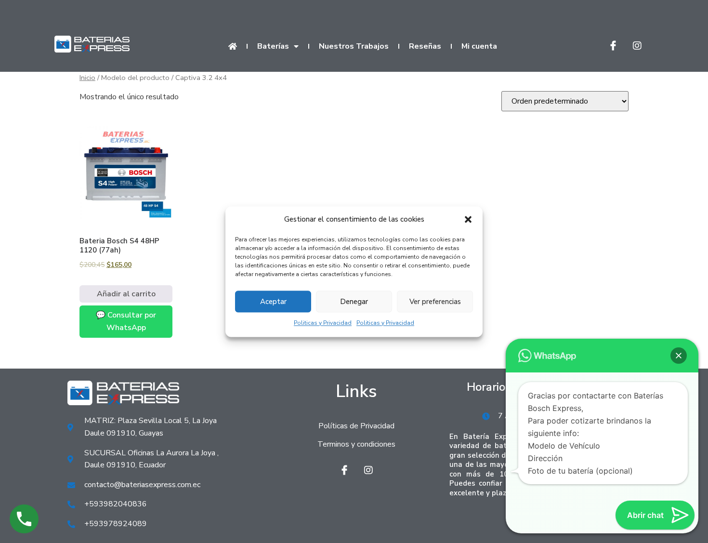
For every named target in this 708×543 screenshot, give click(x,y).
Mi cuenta (479, 46)
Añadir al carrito (126, 294)
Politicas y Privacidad (323, 323)
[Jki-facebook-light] (613, 45)
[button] (468, 220)
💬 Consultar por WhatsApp (126, 321)
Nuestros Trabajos (354, 46)
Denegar (354, 301)
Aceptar (273, 301)
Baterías (273, 46)
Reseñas (425, 46)
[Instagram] (637, 45)
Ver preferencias (435, 301)
